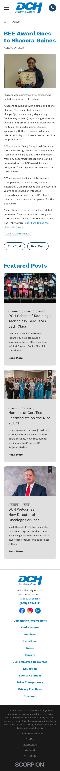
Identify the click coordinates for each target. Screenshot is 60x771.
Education (30, 668)
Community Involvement (30, 620)
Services (30, 634)
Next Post (38, 246)
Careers (30, 655)
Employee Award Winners (18, 234)
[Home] (28, 7)
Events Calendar (30, 675)
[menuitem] (30, 739)
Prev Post (14, 246)
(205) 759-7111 (30, 603)
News (30, 648)
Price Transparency (30, 682)
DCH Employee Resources (30, 661)
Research (30, 696)
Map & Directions (30, 598)
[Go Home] (5, 22)
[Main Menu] (6, 7)
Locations (30, 641)
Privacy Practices (30, 689)
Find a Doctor (30, 627)
